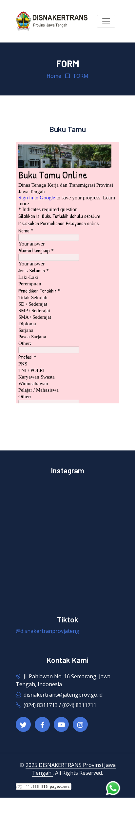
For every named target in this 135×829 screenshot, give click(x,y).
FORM (81, 75)
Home (54, 75)
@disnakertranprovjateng (47, 630)
